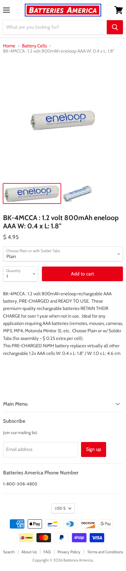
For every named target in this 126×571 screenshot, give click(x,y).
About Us (29, 551)
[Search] (115, 27)
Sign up (93, 449)
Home (9, 46)
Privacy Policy (68, 551)
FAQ (47, 551)
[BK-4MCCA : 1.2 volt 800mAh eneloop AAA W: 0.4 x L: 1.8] (32, 193)
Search (9, 551)
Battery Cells (34, 46)
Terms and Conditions (105, 551)
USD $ (60, 508)
